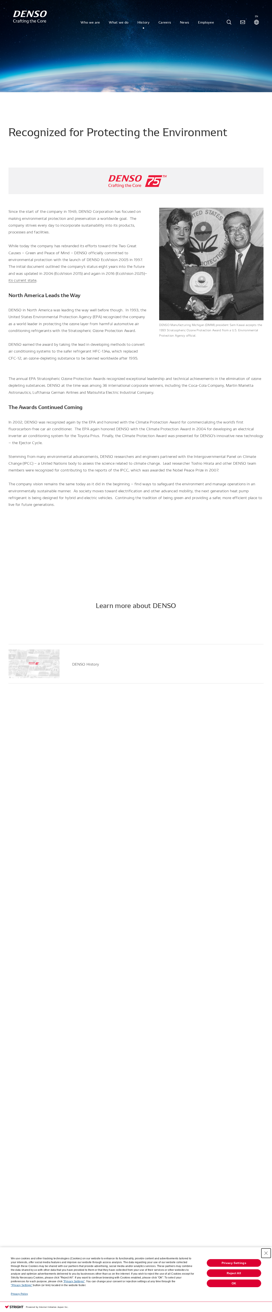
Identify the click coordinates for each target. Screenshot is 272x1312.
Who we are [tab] (90, 22)
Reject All (234, 1273)
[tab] (229, 22)
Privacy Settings (234, 1263)
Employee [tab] (206, 22)
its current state (22, 279)
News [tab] (184, 22)
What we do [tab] (118, 22)
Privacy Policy (19, 1293)
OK (234, 1283)
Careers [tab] (165, 22)
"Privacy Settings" (74, 1281)
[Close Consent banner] (266, 1253)
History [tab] (143, 22)
